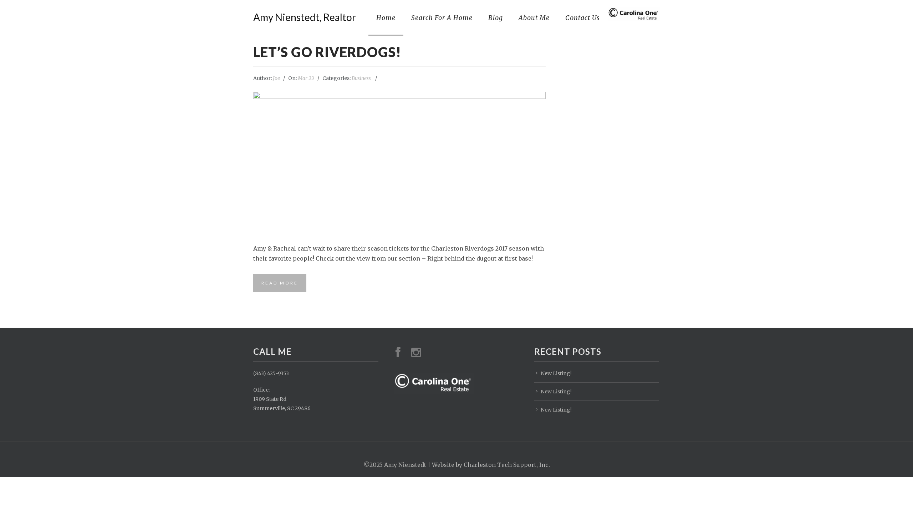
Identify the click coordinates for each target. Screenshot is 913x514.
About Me (534, 18)
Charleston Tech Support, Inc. (507, 464)
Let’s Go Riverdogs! (327, 52)
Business (361, 78)
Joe (276, 78)
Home (386, 18)
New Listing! (556, 373)
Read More (279, 283)
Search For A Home (442, 18)
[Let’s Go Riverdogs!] (399, 163)
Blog (495, 18)
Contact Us (582, 18)
